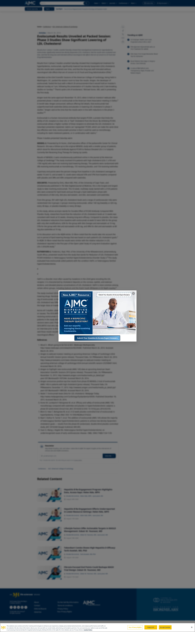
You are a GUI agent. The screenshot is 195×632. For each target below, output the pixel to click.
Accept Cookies (165, 627)
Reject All (150, 627)
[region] (97, 627)
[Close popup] (133, 293)
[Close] (192, 627)
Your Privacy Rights (135, 627)
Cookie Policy (88, 630)
